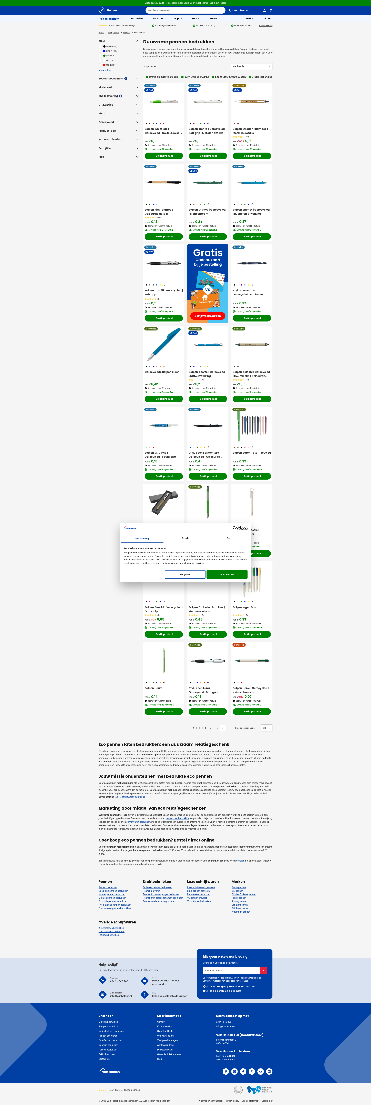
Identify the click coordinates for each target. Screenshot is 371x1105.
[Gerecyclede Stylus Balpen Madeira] (208, 502)
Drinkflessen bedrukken (110, 1040)
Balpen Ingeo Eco (244, 607)
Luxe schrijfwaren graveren (201, 887)
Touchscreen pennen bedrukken (115, 908)
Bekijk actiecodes (218, 3)
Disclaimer (267, 1100)
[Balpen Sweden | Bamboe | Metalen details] (252, 101)
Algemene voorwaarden (211, 1100)
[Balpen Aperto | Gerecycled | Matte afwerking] (208, 344)
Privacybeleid (250, 978)
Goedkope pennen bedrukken (113, 891)
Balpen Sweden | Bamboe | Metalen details (250, 131)
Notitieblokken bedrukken (111, 1031)
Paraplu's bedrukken (109, 1026)
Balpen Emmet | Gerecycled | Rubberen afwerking (251, 211)
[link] (189, 728)
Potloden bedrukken (109, 935)
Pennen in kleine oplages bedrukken (161, 894)
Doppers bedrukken (108, 1045)
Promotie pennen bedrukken (113, 901)
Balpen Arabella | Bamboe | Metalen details (207, 609)
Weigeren (185, 574)
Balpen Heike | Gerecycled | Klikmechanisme (251, 690)
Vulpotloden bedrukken (199, 901)
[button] (137, 41)
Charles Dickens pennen (244, 894)
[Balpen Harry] (164, 660)
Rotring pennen (239, 901)
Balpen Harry (153, 688)
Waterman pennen (241, 911)
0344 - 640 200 (240, 10)
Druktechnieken (165, 1049)
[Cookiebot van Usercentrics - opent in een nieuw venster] (235, 528)
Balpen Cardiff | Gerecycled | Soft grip (164, 292)
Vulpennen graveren (197, 897)
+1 (252, 601)
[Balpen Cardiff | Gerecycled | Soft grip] (164, 263)
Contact (161, 1021)
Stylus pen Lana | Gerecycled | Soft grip (203, 690)
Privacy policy (232, 1100)
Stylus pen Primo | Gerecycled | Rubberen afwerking (248, 293)
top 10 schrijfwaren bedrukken (130, 797)
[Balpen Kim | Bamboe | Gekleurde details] (164, 182)
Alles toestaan (227, 574)
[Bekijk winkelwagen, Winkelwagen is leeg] (271, 10)
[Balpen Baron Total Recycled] (252, 425)
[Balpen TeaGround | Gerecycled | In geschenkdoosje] (164, 502)
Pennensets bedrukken (198, 894)
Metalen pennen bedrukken (112, 897)
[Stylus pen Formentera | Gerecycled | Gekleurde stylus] (208, 425)
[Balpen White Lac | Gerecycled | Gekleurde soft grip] (164, 101)
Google (228, 981)
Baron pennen (239, 887)
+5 (164, 123)
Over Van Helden (165, 1031)
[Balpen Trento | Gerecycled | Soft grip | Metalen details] (208, 101)
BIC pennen (237, 891)
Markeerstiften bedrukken (111, 931)
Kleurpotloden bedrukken (111, 928)
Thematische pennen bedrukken (115, 904)
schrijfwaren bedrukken (138, 821)
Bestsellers (104, 1059)
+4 (164, 601)
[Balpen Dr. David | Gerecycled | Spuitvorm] (164, 425)
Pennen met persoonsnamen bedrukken (163, 897)
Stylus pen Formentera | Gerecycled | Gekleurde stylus (205, 455)
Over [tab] (229, 538)
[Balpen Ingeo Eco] (252, 580)
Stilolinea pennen (240, 908)
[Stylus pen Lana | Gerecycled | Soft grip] (208, 660)
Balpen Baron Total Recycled (252, 452)
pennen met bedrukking (178, 818)
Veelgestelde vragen (167, 1040)
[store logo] (141, 1071)
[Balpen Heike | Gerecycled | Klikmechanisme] (252, 660)
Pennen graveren (151, 891)
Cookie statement (250, 1100)
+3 (208, 123)
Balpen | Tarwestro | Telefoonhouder (246, 532)
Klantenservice (265, 25)
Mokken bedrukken (108, 1021)
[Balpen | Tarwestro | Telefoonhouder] (252, 502)
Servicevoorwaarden (212, 981)
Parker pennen (239, 897)
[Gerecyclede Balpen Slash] (164, 344)
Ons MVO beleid (165, 1035)
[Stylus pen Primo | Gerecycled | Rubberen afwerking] (252, 263)
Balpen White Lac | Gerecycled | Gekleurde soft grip (163, 131)
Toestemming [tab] (142, 538)
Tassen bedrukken (108, 1049)
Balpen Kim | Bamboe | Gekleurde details (159, 211)
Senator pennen (240, 904)
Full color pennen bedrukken (157, 887)
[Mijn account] (264, 10)
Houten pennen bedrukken (112, 894)
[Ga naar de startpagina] (108, 10)
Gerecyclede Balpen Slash (162, 372)
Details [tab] (185, 538)
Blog (159, 1059)
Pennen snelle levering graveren (159, 901)
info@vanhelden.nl (225, 1026)
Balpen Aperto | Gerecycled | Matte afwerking (208, 374)
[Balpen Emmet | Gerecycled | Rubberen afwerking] (252, 182)
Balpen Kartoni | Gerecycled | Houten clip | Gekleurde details (251, 374)
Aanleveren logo (165, 1045)
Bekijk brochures (107, 1054)
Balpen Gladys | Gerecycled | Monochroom (207, 211)
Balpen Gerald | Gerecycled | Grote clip (164, 609)
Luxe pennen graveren (198, 891)
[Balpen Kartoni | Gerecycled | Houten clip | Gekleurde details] (252, 344)
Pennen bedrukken (108, 887)
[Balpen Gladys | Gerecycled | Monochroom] (208, 182)
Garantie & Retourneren (169, 1054)
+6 (164, 285)
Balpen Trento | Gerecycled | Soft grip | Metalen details (207, 131)
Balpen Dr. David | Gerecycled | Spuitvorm (160, 455)
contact (240, 860)
